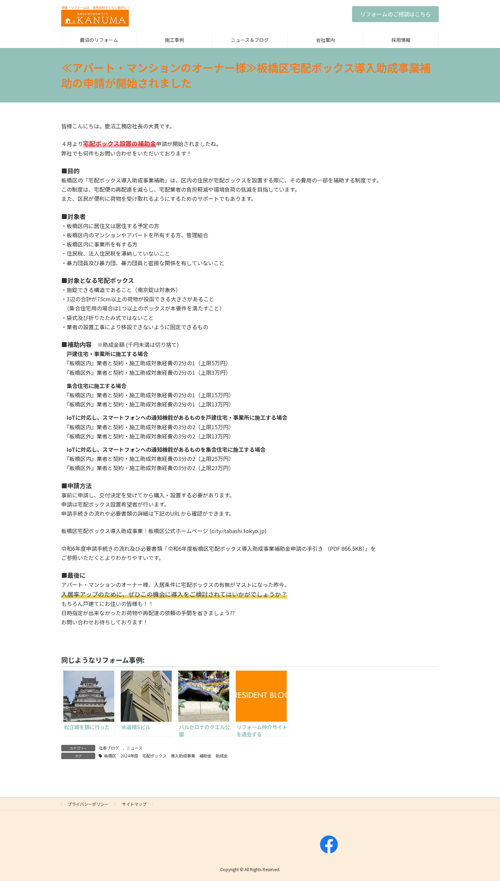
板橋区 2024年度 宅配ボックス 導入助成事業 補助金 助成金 (166, 755)
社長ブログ (109, 748)
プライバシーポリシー (88, 804)
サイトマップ (134, 804)
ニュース (135, 748)
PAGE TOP (483, 848)
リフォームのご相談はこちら (395, 14)
